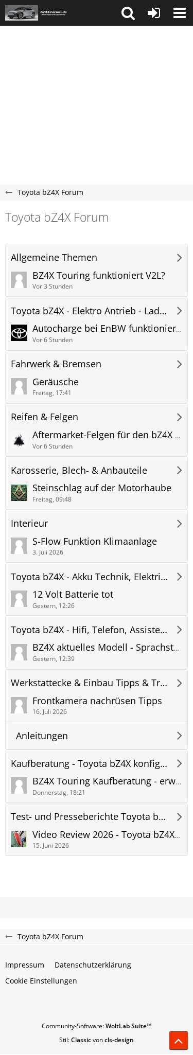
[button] (128, 13)
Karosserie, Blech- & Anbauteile (79, 470)
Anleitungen (42, 736)
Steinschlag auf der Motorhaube (101, 487)
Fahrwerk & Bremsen (56, 364)
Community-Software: (96, 1026)
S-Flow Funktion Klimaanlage (94, 541)
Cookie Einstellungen (41, 981)
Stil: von (96, 1039)
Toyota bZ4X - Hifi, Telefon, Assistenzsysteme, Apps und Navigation (89, 630)
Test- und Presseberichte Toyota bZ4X (89, 816)
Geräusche (55, 381)
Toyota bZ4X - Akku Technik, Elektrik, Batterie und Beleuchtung (89, 577)
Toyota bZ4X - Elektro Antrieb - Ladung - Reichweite (89, 311)
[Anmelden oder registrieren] (154, 13)
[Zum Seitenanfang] (178, 1040)
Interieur (29, 523)
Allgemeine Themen (54, 257)
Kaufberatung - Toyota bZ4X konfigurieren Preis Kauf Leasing (89, 764)
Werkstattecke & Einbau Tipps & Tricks (89, 683)
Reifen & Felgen (44, 417)
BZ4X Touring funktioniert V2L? (98, 275)
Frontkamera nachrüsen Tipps (97, 700)
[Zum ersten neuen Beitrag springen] (19, 280)
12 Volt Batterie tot (72, 594)
